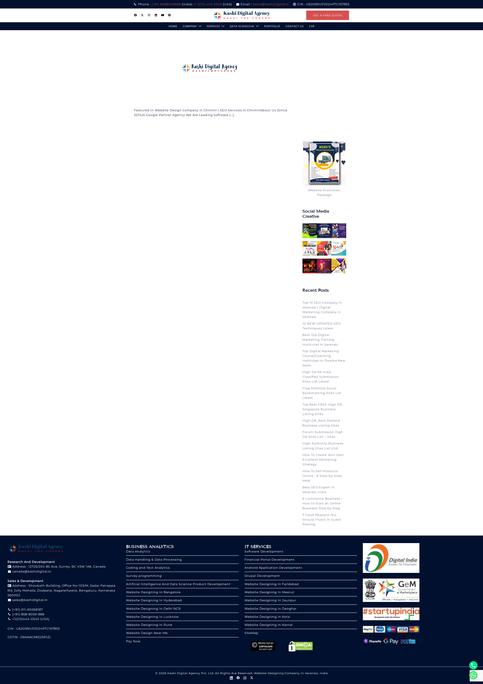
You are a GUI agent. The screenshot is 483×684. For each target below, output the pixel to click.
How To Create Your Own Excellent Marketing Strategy (323, 459)
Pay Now (133, 641)
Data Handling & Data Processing (154, 559)
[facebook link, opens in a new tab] (135, 15)
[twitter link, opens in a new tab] (142, 15)
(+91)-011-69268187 (27, 609)
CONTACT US (294, 26)
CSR (312, 26)
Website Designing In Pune (149, 625)
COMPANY (190, 26)
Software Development (264, 551)
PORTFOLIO (272, 26)
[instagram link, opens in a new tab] (149, 15)
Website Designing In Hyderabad (154, 600)
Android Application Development (273, 567)
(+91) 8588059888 (166, 4)
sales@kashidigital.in (30, 600)
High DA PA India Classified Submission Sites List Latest (320, 377)
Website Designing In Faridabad (272, 584)
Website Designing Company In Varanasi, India (291, 673)
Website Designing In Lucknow (152, 617)
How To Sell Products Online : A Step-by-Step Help (322, 476)
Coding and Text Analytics (148, 567)
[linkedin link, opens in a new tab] (155, 15)
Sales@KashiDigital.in (271, 4)
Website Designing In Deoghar (271, 608)
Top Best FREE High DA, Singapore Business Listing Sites (322, 409)
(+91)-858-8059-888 (27, 614)
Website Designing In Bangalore (153, 592)
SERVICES (213, 26)
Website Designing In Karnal (269, 625)
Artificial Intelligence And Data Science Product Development (178, 584)
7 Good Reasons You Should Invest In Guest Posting (321, 519)
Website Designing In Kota (267, 617)
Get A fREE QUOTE (327, 15)
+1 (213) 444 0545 (207, 4)
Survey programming (144, 576)
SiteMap (251, 633)
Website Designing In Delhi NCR (153, 608)
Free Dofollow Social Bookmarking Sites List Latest (321, 393)
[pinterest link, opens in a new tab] (169, 15)
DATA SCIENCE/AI (242, 26)
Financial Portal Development (270, 559)
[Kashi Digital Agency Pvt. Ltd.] (241, 15)
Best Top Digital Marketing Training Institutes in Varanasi (320, 339)
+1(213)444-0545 (25, 619)
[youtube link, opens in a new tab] (162, 15)
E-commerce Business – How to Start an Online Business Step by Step (322, 503)
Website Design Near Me (147, 633)
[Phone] (473, 665)
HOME (173, 26)
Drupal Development (262, 576)
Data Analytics (138, 551)
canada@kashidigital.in (31, 571)
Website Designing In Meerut (269, 592)
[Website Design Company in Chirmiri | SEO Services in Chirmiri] (211, 69)
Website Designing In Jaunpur (270, 600)
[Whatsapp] (473, 675)
